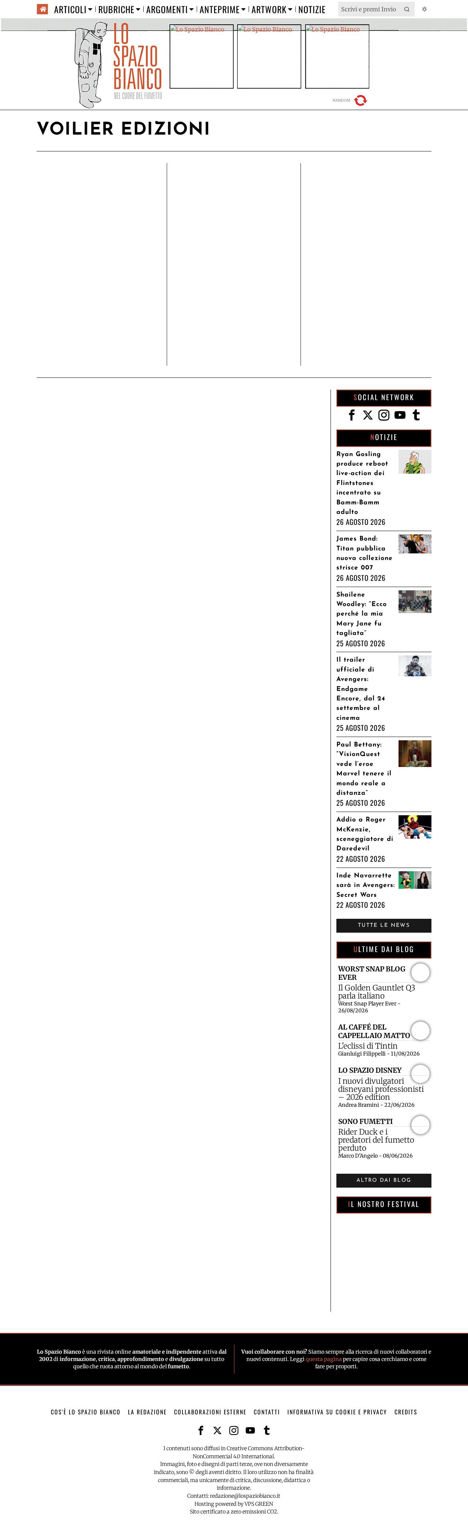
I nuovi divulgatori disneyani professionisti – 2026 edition (381, 1089)
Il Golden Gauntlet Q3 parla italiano (376, 992)
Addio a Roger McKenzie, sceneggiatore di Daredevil (364, 834)
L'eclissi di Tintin (368, 1046)
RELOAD (351, 100)
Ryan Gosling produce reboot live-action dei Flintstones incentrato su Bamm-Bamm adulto (362, 483)
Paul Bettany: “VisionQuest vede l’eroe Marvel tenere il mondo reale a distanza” (364, 769)
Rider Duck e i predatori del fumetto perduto (376, 1140)
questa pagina (324, 1359)
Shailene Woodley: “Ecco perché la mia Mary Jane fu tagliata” (361, 614)
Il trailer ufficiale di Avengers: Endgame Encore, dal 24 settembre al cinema (360, 689)
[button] (407, 9)
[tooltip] (351, 415)
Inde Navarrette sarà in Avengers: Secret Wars (365, 885)
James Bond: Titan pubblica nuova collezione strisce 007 (364, 553)
